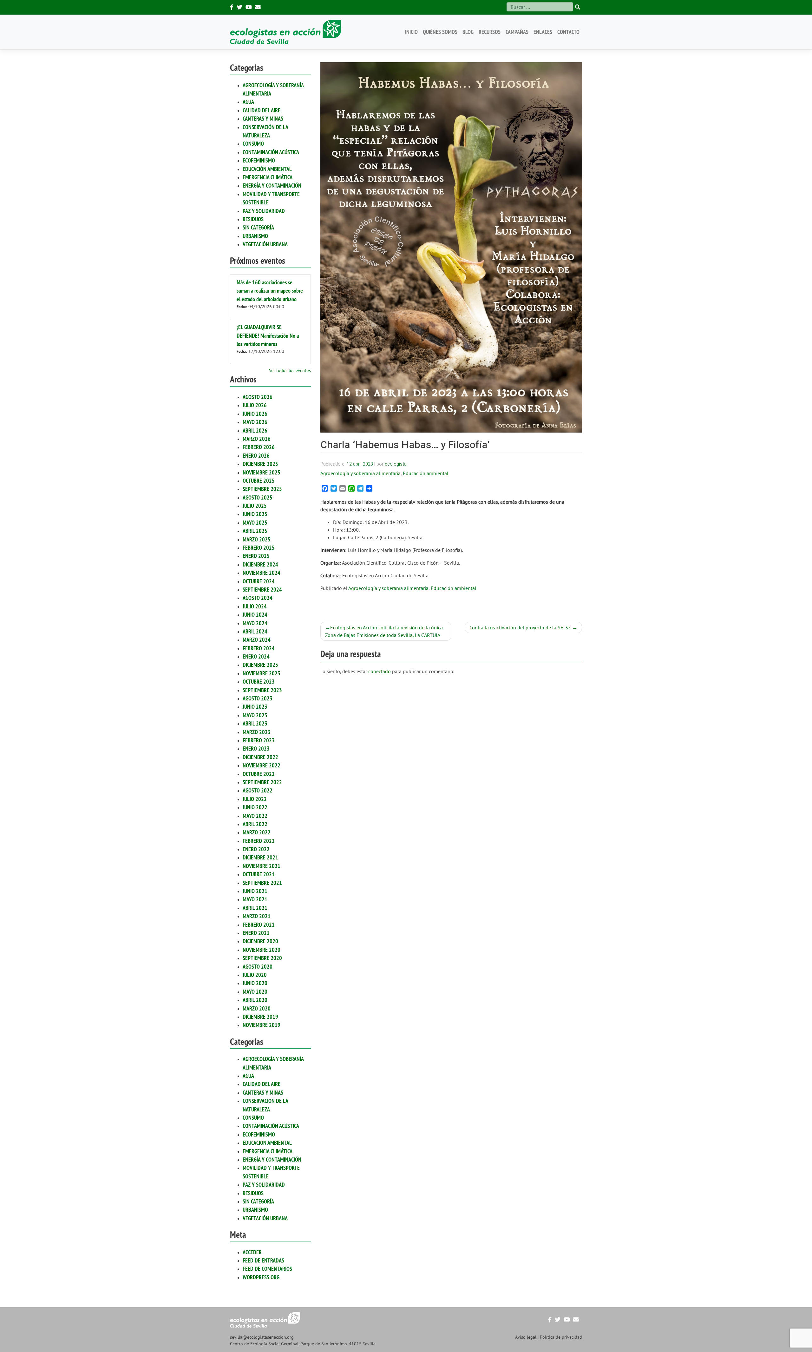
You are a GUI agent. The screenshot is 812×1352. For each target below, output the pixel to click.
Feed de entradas (263, 1260)
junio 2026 (255, 413)
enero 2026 (256, 455)
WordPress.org (261, 1277)
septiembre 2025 (262, 489)
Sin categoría (258, 227)
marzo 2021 (257, 916)
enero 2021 (256, 933)
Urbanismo (255, 236)
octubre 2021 (259, 874)
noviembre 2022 (261, 765)
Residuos (253, 219)
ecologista (396, 464)
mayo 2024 (255, 623)
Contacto (568, 32)
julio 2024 (255, 606)
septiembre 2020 (262, 958)
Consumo (253, 143)
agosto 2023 (257, 698)
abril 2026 (255, 430)
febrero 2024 (259, 648)
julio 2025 (255, 505)
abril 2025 (255, 530)
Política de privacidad (561, 1337)
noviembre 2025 (261, 472)
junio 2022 (255, 807)
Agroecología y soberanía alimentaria (360, 473)
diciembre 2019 (260, 1016)
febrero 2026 (259, 447)
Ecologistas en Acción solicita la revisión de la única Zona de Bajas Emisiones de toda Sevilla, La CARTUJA (384, 631)
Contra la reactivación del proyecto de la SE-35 (520, 627)
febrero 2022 (259, 841)
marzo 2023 (257, 732)
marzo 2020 (257, 1008)
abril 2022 (255, 824)
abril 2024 (255, 631)
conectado (379, 671)
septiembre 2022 (262, 782)
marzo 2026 (257, 438)
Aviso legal (525, 1337)
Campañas (517, 32)
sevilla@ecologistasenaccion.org (262, 1337)
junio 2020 (255, 983)
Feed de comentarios (267, 1268)
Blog (468, 32)
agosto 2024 (257, 597)
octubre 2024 (259, 581)
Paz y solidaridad (264, 211)
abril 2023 (255, 723)
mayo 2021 (255, 899)
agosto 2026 (257, 397)
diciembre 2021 (260, 857)
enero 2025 (256, 556)
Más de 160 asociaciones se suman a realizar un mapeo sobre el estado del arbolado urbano (270, 291)
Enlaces (543, 32)
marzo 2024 (257, 639)
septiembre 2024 (262, 589)
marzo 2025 (257, 539)
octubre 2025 (259, 480)
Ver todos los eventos (290, 370)
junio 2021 (255, 891)
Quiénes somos (440, 32)
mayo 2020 (255, 991)
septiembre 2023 (262, 690)
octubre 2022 (259, 774)
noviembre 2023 (261, 673)
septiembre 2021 (262, 882)
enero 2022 (256, 849)
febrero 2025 (259, 547)
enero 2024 (256, 656)
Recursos (490, 32)
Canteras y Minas (263, 118)
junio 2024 (255, 614)
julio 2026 (255, 405)
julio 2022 (255, 799)
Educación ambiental (267, 169)
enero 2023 (256, 748)
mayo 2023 (255, 715)
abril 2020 (255, 1000)
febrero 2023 (259, 740)
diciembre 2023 (260, 664)
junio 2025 (255, 514)
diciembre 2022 (260, 757)
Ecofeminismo (259, 160)
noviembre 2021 (261, 866)
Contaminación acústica (271, 152)
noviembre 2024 (261, 572)
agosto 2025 (257, 497)
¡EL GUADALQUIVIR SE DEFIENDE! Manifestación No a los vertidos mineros (268, 335)
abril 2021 (255, 907)
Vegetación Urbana (265, 244)
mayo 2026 (255, 422)
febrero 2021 (259, 924)
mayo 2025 (255, 522)
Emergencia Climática (267, 177)
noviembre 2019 (261, 1025)
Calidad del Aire (261, 110)
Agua (248, 101)
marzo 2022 (257, 832)
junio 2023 (255, 706)
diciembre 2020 (260, 941)
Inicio (411, 32)
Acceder (252, 1252)
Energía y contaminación (272, 185)
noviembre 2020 (261, 949)
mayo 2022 (255, 815)
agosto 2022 (257, 790)
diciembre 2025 (260, 463)
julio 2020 (255, 974)
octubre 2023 (259, 681)
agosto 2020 (257, 966)
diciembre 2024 (260, 564)
